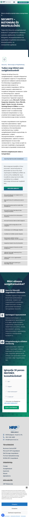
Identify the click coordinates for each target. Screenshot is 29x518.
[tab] (14, 159)
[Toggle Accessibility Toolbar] (3, 515)
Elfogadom (14, 504)
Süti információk (6, 515)
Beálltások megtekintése (14, 512)
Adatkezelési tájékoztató (15, 515)
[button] (26, 487)
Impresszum (23, 515)
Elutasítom (14, 508)
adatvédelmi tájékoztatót (10, 403)
